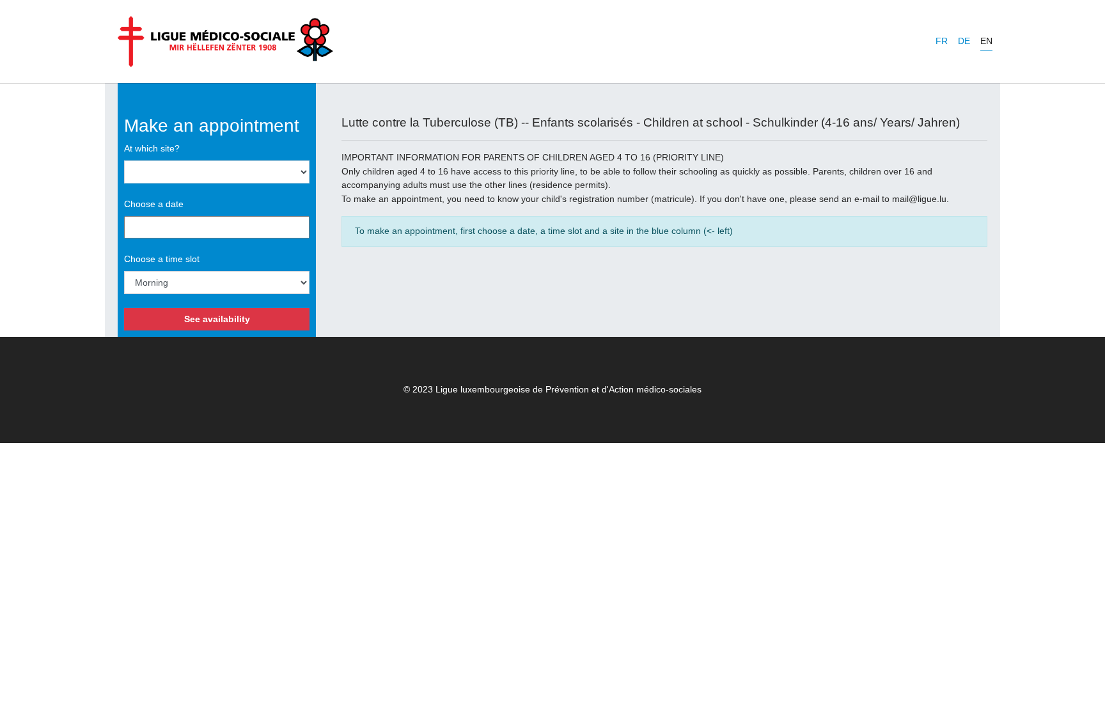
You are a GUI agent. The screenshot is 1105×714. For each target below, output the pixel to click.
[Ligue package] (225, 41)
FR (942, 41)
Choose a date (154, 204)
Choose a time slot (162, 259)
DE (964, 41)
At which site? (152, 148)
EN (986, 41)
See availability (217, 319)
